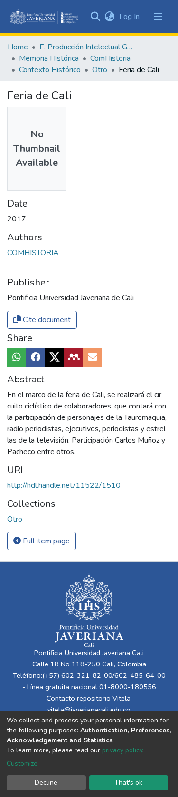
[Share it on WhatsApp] (16, 357)
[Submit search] (95, 16)
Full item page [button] (45, 541)
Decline (46, 782)
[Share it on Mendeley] (73, 357)
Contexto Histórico (50, 70)
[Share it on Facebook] (35, 357)
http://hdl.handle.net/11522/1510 (64, 485)
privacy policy (122, 750)
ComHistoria (110, 58)
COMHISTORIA (33, 252)
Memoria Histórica (49, 58)
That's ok (128, 782)
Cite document (46, 319)
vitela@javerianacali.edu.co (89, 709)
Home (18, 47)
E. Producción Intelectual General (86, 47)
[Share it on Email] (92, 357)
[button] (109, 16)
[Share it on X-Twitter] (54, 357)
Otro (99, 70)
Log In (130, 16)
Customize (22, 763)
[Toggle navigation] (158, 17)
